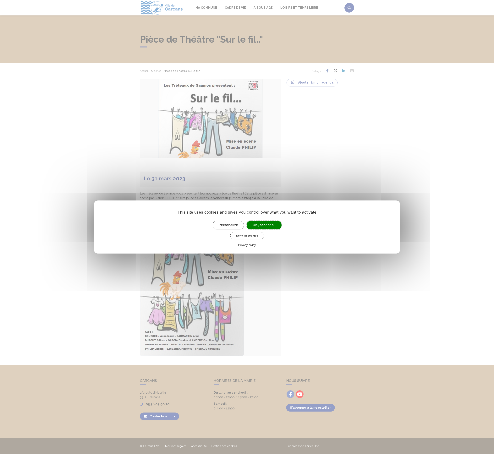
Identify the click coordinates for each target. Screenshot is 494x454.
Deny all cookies (247, 235)
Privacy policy (247, 245)
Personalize (228, 225)
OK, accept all (264, 225)
